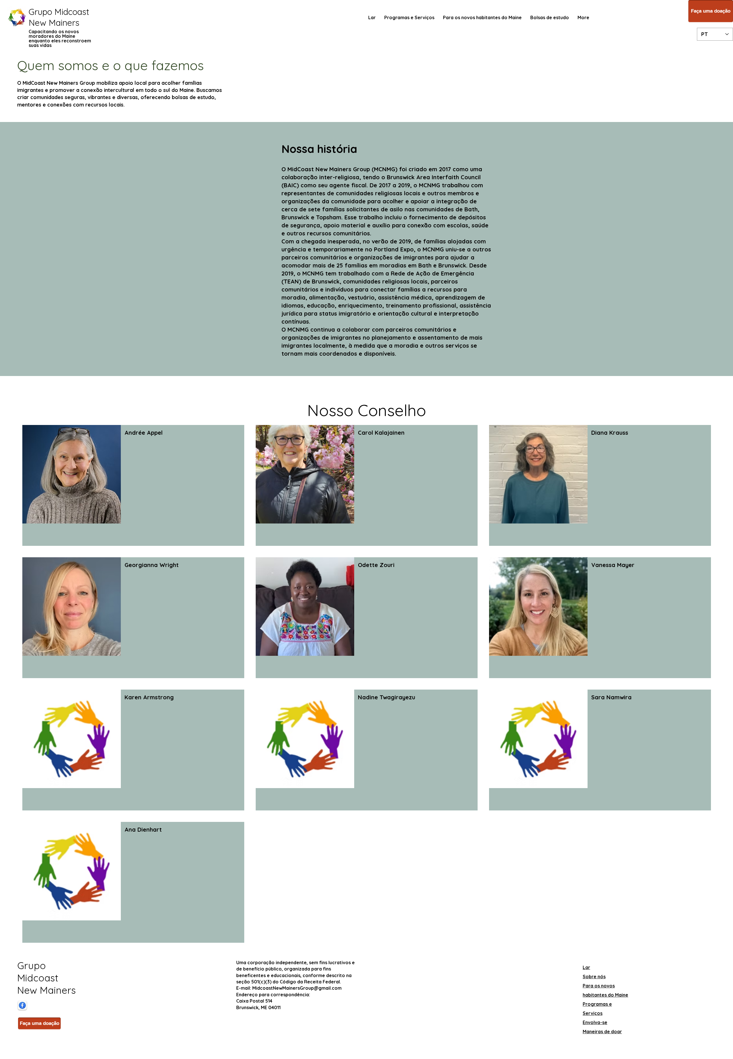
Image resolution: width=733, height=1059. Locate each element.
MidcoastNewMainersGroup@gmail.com (297, 988)
